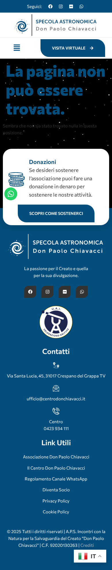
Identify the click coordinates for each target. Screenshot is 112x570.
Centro (56, 421)
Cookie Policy (56, 511)
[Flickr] (71, 6)
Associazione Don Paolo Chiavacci (56, 456)
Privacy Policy (56, 500)
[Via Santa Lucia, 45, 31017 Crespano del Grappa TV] (56, 365)
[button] (16, 48)
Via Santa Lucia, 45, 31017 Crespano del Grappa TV (56, 375)
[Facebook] (50, 6)
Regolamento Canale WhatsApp (56, 478)
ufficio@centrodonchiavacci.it (56, 398)
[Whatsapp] (81, 6)
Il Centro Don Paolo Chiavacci (56, 467)
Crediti (87, 545)
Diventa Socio (56, 489)
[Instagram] (60, 6)
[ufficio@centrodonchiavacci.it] (56, 388)
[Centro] (56, 411)
